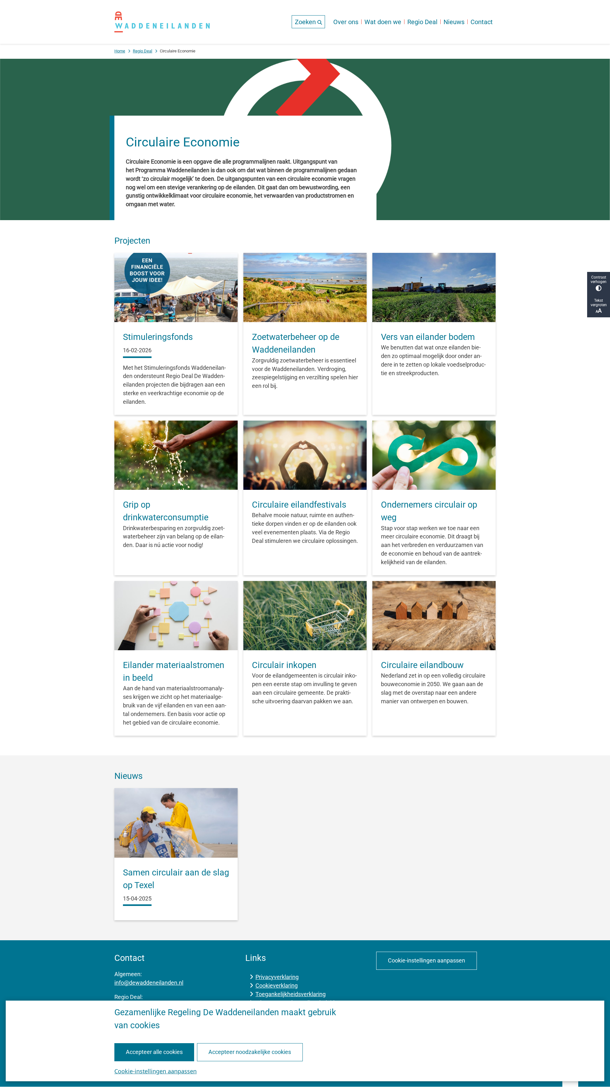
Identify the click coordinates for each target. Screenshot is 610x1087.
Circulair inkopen (284, 665)
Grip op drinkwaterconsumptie (165, 511)
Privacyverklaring (277, 977)
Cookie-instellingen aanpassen (155, 1071)
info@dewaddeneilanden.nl (148, 982)
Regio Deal (142, 51)
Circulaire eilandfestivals (299, 505)
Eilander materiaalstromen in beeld (173, 671)
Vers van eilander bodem (428, 337)
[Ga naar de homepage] (162, 21)
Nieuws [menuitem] (454, 22)
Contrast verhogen (599, 279)
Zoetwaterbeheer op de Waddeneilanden (295, 343)
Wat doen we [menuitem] (382, 22)
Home (119, 51)
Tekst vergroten (599, 302)
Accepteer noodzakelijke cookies (249, 1052)
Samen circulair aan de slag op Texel (176, 879)
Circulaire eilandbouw (422, 665)
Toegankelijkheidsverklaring (290, 994)
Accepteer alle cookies (154, 1052)
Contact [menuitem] (482, 22)
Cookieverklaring (276, 985)
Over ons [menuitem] (345, 22)
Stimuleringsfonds (158, 337)
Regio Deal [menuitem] (422, 22)
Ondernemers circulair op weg (429, 511)
